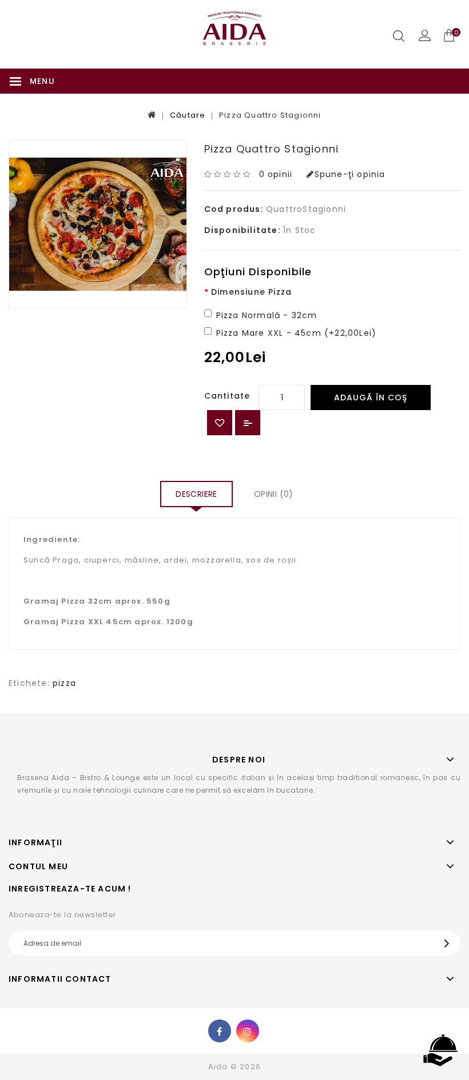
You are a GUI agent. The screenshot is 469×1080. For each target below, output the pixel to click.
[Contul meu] (425, 36)
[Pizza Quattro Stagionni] (98, 224)
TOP (440, 1051)
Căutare (187, 115)
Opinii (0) (273, 494)
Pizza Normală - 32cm (266, 315)
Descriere (196, 494)
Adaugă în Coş (370, 397)
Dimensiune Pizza (251, 292)
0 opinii (276, 174)
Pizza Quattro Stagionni (270, 115)
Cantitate (227, 396)
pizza (64, 683)
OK (449, 943)
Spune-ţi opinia (350, 174)
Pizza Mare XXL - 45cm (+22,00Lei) (296, 333)
